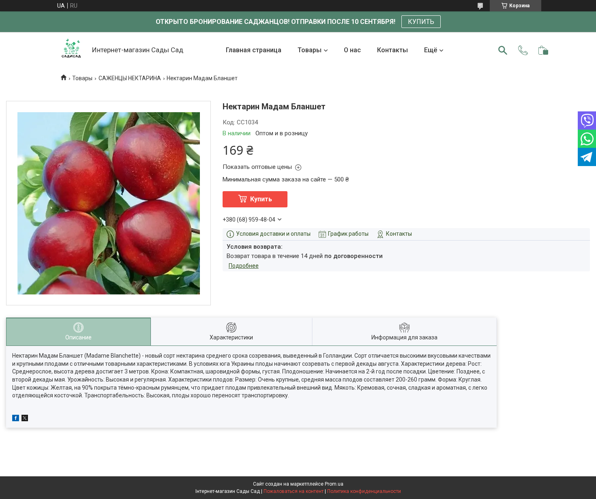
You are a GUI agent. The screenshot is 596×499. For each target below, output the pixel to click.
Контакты (392, 50)
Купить (261, 199)
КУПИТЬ (421, 22)
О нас (352, 50)
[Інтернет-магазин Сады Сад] (71, 50)
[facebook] (15, 419)
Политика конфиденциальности (364, 491)
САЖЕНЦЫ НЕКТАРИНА (130, 78)
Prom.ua (334, 484)
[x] (24, 419)
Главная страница (253, 50)
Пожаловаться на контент (294, 491)
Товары (310, 50)
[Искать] (503, 50)
